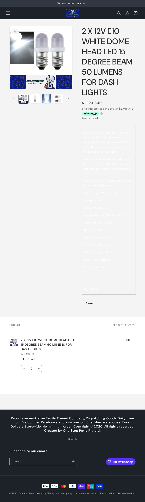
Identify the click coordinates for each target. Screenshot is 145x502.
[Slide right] (68, 99)
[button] (8, 13)
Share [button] (89, 303)
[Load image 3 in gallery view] (46, 99)
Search (72, 439)
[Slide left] (13, 99)
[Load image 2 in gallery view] (35, 99)
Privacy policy (65, 493)
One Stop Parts (26, 493)
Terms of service (126, 493)
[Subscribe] (73, 461)
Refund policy (107, 493)
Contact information (86, 493)
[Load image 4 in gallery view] (58, 99)
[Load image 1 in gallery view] (23, 99)
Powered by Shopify (45, 493)
